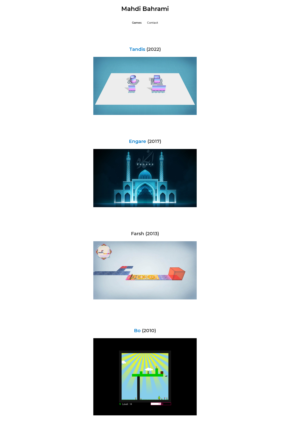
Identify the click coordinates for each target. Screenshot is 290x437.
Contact (152, 22)
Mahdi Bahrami (145, 8)
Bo (137, 330)
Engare (137, 141)
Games (137, 22)
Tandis (137, 49)
